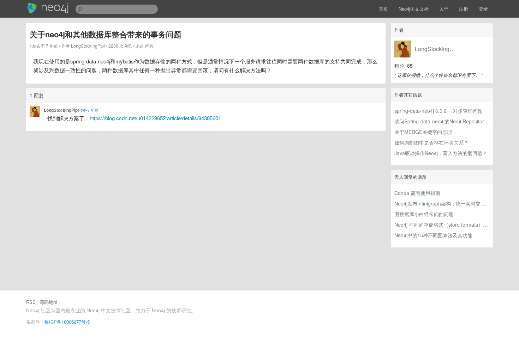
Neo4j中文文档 (414, 8)
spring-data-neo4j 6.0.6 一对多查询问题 (438, 110)
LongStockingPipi (437, 49)
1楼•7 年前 (89, 110)
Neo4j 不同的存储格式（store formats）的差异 (442, 224)
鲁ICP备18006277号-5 (67, 321)
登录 (483, 8)
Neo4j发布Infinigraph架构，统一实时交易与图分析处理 (442, 203)
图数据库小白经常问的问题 (424, 213)
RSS (31, 302)
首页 (383, 8)
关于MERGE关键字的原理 (423, 131)
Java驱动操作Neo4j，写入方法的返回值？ (440, 153)
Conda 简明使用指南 (417, 192)
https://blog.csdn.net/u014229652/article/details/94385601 (155, 118)
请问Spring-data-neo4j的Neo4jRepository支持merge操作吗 (442, 121)
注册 (463, 8)
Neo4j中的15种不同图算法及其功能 (433, 235)
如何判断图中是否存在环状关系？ (431, 142)
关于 (443, 8)
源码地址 (49, 302)
